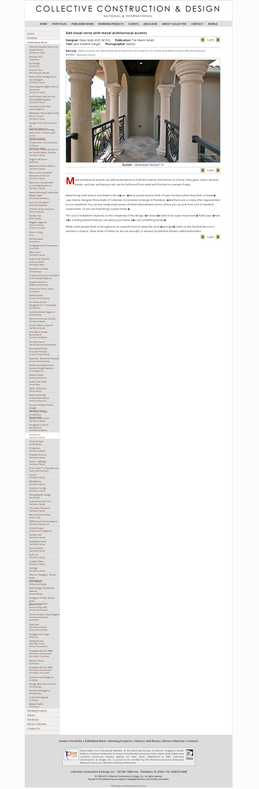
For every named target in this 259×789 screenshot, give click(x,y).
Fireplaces (37, 449)
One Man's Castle (38, 334)
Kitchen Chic (36, 58)
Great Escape (40, 529)
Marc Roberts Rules (39, 516)
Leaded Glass (37, 562)
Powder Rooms (37, 456)
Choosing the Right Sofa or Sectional (44, 89)
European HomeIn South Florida (39, 351)
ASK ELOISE (150, 24)
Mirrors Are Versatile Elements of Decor (40, 175)
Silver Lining (35, 233)
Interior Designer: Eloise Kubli (42, 576)
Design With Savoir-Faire (42, 685)
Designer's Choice (39, 427)
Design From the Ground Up (43, 124)
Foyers (37, 476)
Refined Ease (39, 296)
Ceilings (37, 569)
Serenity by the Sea (40, 107)
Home (30, 33)
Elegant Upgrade (38, 225)
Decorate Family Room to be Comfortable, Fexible (43, 152)
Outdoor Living (37, 489)
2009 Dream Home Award (43, 522)
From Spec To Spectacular (43, 469)
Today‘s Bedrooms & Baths (44, 276)
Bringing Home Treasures (43, 246)
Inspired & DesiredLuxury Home (39, 261)
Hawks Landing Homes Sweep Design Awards (41, 368)
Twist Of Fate (36, 442)
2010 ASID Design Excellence (38, 412)
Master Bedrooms (39, 419)
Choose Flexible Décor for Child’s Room (43, 49)
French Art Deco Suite (41, 290)
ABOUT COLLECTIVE (174, 24)
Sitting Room (38, 643)
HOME (43, 24)
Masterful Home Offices (42, 167)
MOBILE (213, 24)
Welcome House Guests (42, 320)
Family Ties (35, 217)
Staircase (38, 627)
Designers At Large (39, 635)
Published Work (37, 42)
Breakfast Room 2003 (40, 670)
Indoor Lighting (37, 462)
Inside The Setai (38, 383)
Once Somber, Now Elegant (44, 617)
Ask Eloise (33, 719)
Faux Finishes (37, 549)
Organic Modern (38, 160)
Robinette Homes (86, 54)
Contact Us (33, 728)
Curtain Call (37, 536)
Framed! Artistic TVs (40, 502)
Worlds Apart (36, 240)
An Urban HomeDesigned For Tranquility (42, 304)
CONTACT (197, 24)
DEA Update (38, 582)
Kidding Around (37, 542)
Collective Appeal (38, 698)
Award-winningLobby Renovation (39, 397)
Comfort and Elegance (41, 678)
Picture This (39, 71)
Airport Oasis (37, 376)
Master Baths (36, 705)
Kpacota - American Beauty (44, 359)
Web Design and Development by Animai (128, 786)
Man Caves (37, 253)
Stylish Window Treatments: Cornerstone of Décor (43, 142)
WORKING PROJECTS (110, 24)
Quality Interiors (39, 283)
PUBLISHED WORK (82, 24)
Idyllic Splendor (37, 389)
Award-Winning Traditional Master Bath (43, 195)
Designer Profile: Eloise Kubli (42, 599)
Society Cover (42, 343)
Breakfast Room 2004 (40, 653)
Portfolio (32, 38)
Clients (31, 715)
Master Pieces (36, 662)
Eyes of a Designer (39, 203)
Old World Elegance (40, 691)
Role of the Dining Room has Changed (42, 79)
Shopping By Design (40, 496)
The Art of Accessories (41, 210)
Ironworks (37, 436)
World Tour (38, 607)
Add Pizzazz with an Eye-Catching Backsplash (42, 99)
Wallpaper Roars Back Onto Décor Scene (44, 115)
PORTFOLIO (59, 24)
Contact (192, 741)
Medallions (37, 482)
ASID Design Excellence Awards (41, 590)
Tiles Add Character (39, 509)
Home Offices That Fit (41, 326)
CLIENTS (133, 24)
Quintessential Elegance (42, 313)
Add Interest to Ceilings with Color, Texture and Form (42, 132)
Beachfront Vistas (38, 270)
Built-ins (37, 556)
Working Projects (37, 710)
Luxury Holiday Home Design (41, 406)
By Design (34, 64)
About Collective (36, 724)
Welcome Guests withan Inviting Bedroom (41, 185)
